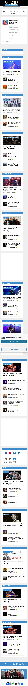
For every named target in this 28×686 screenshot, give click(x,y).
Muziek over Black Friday (14, 501)
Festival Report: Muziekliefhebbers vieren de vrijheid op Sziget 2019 (14, 164)
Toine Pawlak (12, 192)
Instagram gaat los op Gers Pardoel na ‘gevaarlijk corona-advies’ (14, 124)
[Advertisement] (14, 267)
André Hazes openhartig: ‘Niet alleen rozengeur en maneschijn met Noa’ (14, 244)
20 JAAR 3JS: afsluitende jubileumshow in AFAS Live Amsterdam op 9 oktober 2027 (15, 388)
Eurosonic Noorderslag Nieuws (11, 137)
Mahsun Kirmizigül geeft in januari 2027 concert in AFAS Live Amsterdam (16, 402)
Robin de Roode (13, 126)
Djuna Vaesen (12, 112)
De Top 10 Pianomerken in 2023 (15, 494)
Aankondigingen (7, 61)
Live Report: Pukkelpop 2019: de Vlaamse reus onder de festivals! (13, 155)
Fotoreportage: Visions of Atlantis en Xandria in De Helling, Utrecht (12, 189)
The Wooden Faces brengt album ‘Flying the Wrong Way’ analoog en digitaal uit (16, 570)
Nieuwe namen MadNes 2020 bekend (14, 22)
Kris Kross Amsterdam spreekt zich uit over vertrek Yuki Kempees (11, 228)
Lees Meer (11, 37)
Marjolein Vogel (6, 675)
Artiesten (6, 99)
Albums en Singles (8, 552)
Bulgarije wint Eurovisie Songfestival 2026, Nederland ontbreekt (13, 305)
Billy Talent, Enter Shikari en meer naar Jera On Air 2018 (11, 677)
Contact (19, 682)
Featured (6, 325)
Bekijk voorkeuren (14, 349)
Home (8, 682)
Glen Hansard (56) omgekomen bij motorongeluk (12, 79)
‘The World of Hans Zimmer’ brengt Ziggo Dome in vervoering (14, 204)
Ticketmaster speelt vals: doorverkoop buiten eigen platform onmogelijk (16, 538)
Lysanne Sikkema (13, 167)
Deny (14, 345)
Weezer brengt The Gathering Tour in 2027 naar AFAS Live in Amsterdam (16, 410)
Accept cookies (14, 341)
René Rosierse (13, 150)
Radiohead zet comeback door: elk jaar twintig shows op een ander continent (14, 237)
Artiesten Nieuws (13, 74)
